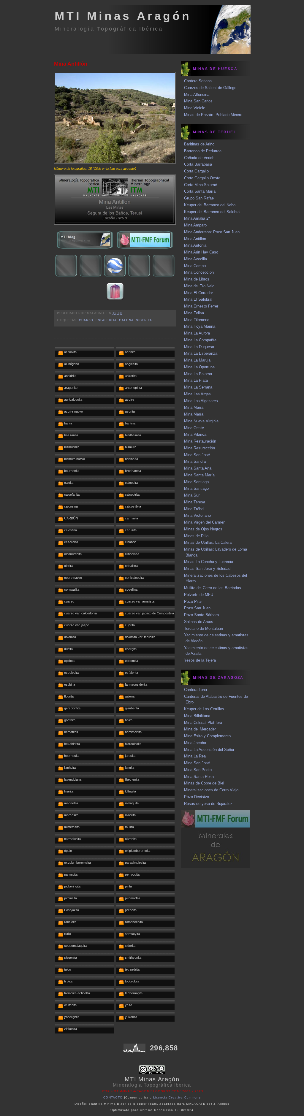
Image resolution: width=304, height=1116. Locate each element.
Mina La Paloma (198, 374)
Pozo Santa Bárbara (201, 615)
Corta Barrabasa (198, 164)
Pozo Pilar (193, 601)
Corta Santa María (200, 191)
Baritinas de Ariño (199, 144)
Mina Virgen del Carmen (204, 522)
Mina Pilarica (195, 434)
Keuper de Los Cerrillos (204, 709)
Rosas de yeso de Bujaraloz (208, 803)
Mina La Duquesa (199, 347)
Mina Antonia (195, 245)
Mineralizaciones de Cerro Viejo (211, 790)
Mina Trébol (194, 509)
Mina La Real (195, 756)
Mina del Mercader (200, 729)
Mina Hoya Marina (199, 326)
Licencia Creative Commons (177, 1097)
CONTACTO (113, 1097)
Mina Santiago (196, 482)
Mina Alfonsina (196, 94)
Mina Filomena (196, 320)
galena (126, 320)
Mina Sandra (195, 461)
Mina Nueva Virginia (201, 421)
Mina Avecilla (195, 259)
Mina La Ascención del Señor (209, 749)
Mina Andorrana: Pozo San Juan (212, 232)
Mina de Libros (196, 279)
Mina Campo (195, 266)
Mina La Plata (196, 380)
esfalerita (106, 320)
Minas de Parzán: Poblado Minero (213, 114)
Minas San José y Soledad (207, 568)
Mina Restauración (200, 441)
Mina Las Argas (197, 394)
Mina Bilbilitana (197, 716)
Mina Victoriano (197, 515)
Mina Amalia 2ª (197, 218)
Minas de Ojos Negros (203, 529)
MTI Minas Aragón (123, 15)
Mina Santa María (199, 475)
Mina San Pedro (198, 770)
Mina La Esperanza (200, 353)
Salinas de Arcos (198, 621)
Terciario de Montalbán (203, 628)
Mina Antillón (70, 64)
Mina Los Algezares (201, 401)
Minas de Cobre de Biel (204, 783)
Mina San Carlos (198, 101)
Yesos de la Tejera (200, 660)
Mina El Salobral (198, 299)
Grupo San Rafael (199, 198)
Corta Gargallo (196, 171)
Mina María (193, 407)
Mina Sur (192, 495)
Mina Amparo (195, 225)
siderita (144, 320)
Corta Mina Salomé (200, 185)
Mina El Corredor (198, 293)
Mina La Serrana (198, 387)
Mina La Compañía (200, 340)
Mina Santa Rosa (199, 776)
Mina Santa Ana (197, 468)
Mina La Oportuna (199, 367)
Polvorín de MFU (198, 594)
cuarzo (86, 320)
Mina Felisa (194, 313)
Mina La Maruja (197, 360)
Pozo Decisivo (196, 797)
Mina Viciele (194, 108)
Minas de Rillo (196, 536)
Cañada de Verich (199, 158)
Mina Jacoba (195, 743)
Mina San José (197, 455)
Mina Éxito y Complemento (207, 736)
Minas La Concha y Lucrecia (208, 561)
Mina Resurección (199, 448)
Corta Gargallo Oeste (202, 178)
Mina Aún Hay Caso (201, 252)
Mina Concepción (199, 272)
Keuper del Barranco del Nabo (209, 205)
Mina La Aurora (197, 333)
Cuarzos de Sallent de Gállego (210, 87)
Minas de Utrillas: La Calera (208, 542)
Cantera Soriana (198, 81)
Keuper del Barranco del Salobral (212, 212)
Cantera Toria (195, 689)
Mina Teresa (194, 502)
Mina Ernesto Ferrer (201, 306)
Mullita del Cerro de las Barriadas (212, 588)
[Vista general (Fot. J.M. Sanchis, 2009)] (115, 162)
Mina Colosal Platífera (203, 722)
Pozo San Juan (197, 608)
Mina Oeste (194, 428)
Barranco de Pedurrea (202, 151)
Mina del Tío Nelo (199, 286)
